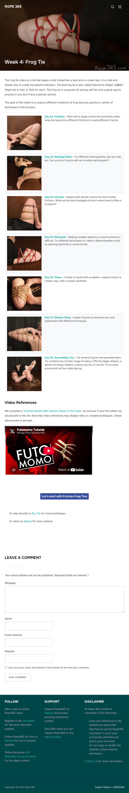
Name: (8, 618)
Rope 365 (13, 6)
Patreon (9, 740)
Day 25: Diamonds (55, 237)
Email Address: (13, 635)
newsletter (29, 720)
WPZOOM (119, 787)
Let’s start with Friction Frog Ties (64, 496)
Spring (28, 521)
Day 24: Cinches (54, 196)
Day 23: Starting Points (58, 156)
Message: (10, 582)
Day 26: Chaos (53, 277)
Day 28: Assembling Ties (59, 357)
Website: (10, 651)
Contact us (90, 761)
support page (52, 736)
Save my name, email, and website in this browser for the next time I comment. (48, 667)
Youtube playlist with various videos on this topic (52, 410)
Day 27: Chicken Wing (57, 317)
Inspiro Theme (102, 787)
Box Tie (35, 513)
